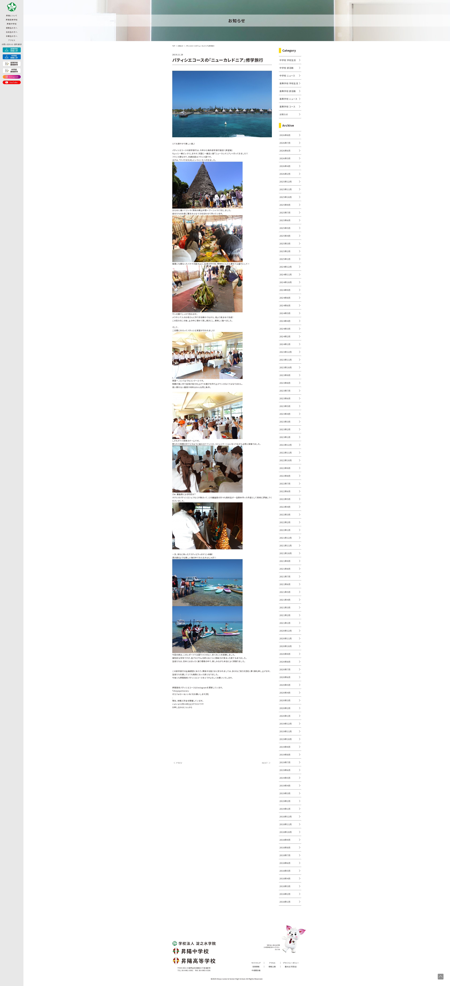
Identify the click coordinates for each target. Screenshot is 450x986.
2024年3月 (285, 328)
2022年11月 (285, 452)
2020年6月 (285, 677)
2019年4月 (285, 785)
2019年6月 (285, 770)
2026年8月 (285, 135)
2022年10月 (285, 460)
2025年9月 (285, 204)
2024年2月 (285, 336)
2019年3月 (285, 793)
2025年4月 (285, 235)
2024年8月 (285, 297)
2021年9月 (285, 560)
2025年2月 (285, 251)
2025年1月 (285, 258)
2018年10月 (285, 831)
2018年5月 (285, 870)
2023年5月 (285, 406)
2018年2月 (285, 893)
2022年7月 (285, 483)
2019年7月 (285, 762)
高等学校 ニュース (288, 98)
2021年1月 (285, 622)
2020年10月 (285, 646)
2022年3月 (285, 514)
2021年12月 (285, 537)
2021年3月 (285, 607)
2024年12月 (285, 266)
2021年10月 (285, 553)
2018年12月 (285, 816)
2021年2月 (285, 615)
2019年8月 (285, 754)
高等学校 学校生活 (288, 83)
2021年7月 (285, 576)
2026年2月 (285, 173)
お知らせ (283, 114)
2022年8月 (285, 475)
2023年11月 (285, 359)
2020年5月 (285, 684)
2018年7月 (285, 855)
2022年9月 (285, 468)
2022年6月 (285, 491)
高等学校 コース (287, 106)
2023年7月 (285, 390)
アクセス (11, 40)
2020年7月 (285, 669)
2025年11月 (285, 189)
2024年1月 (285, 344)
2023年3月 (285, 421)
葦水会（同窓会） (291, 966)
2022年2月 (285, 522)
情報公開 (272, 966)
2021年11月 (285, 545)
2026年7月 (285, 142)
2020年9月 (285, 653)
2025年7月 (285, 212)
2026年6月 (285, 150)
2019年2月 (285, 801)
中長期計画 (256, 970)
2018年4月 (285, 878)
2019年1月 (285, 808)
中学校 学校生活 (287, 60)
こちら (186, 707)
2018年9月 (285, 839)
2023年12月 (285, 351)
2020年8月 (285, 661)
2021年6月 (285, 584)
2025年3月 (285, 243)
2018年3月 (285, 886)
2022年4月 (285, 506)
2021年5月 (285, 591)
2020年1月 (285, 715)
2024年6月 (285, 305)
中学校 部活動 (286, 67)
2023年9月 (285, 375)
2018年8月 (285, 847)
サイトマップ (256, 963)
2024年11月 (285, 274)
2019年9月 (285, 746)
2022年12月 (285, 444)
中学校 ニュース (287, 75)
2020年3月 (285, 700)
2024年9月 (285, 289)
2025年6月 (285, 220)
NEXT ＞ (266, 762)
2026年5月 (285, 158)
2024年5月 (285, 313)
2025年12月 (285, 181)
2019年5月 (285, 777)
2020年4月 (285, 692)
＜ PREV (177, 762)
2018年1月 (285, 901)
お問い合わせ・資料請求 (12, 44)
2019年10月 (285, 739)
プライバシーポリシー (291, 963)
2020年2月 (285, 708)
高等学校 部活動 (287, 91)
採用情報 (255, 966)
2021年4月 (285, 599)
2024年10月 (285, 282)
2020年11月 (285, 638)
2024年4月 (285, 320)
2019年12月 (285, 723)
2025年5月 (285, 227)
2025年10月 (285, 197)
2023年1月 (285, 437)
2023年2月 (285, 429)
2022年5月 (285, 499)
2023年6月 (285, 398)
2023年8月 (285, 382)
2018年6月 (285, 862)
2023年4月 (285, 413)
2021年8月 (285, 568)
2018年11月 (285, 824)
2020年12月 (285, 630)
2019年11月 (285, 731)
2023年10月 (285, 367)
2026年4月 (285, 166)
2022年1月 (285, 529)
